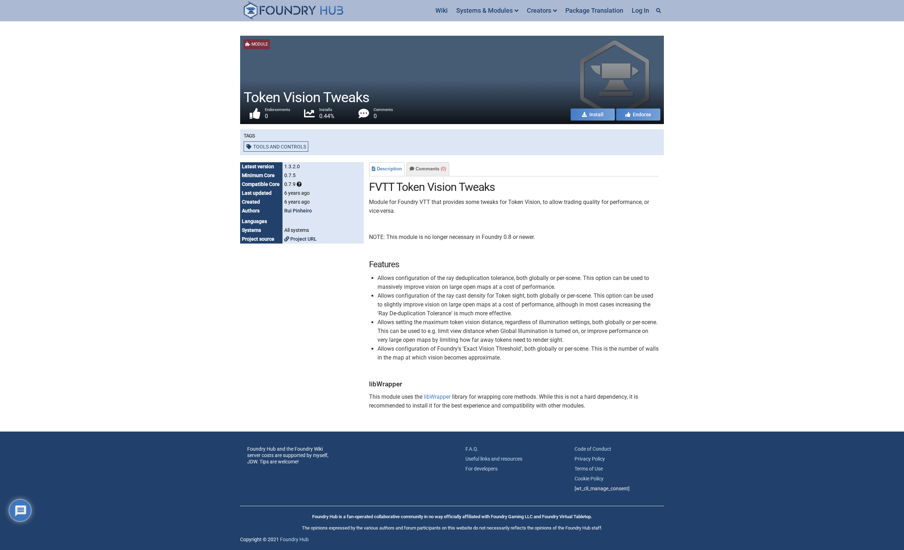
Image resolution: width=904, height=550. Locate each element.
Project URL (303, 239)
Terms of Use (589, 469)
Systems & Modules (484, 10)
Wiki (441, 10)
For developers (481, 469)
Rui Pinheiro (298, 210)
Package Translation (594, 10)
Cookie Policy (589, 478)
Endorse (641, 114)
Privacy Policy (590, 459)
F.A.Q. (471, 449)
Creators (539, 10)
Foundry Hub (294, 539)
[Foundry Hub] (293, 11)
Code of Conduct (593, 449)
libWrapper (437, 396)
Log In (640, 10)
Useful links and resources (493, 459)
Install (595, 114)
